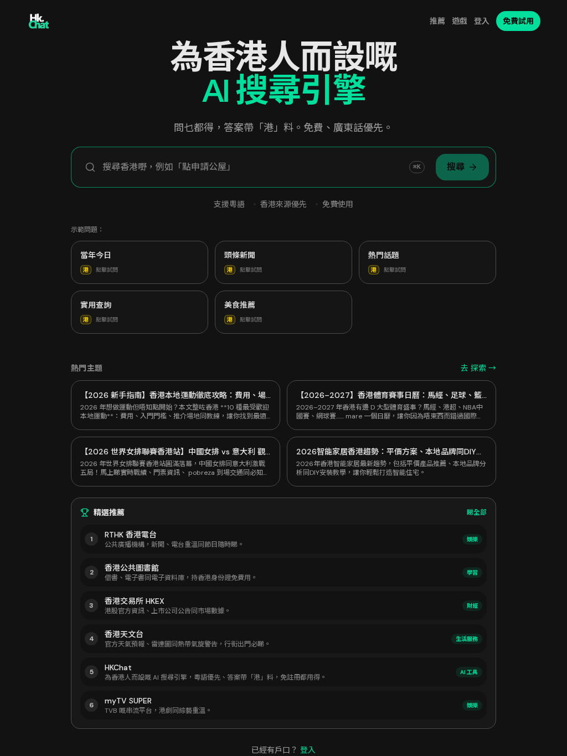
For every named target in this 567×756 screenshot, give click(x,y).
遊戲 (459, 21)
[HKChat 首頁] (39, 21)
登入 (481, 21)
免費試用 (518, 21)
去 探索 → (478, 368)
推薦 (437, 21)
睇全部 (477, 512)
